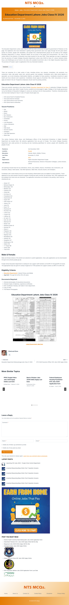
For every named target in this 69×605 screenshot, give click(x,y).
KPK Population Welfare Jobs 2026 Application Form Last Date (21, 570)
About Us (15, 593)
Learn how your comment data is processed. (35, 456)
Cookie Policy (37, 593)
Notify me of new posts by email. (12, 448)
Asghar (52, 386)
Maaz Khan (7, 384)
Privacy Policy (61, 593)
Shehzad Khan (9, 18)
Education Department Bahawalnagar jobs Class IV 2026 (17, 361)
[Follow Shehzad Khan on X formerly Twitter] (9, 355)
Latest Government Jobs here (34, 344)
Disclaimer (49, 593)
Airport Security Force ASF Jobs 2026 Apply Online (18, 558)
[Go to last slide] (4, 389)
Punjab (30, 151)
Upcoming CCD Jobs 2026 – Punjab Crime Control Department (23, 463)
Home (16, 10)
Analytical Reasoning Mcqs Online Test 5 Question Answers (22, 473)
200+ (29, 157)
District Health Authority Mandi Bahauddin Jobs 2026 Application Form (23, 539)
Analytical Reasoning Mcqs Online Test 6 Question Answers (22, 483)
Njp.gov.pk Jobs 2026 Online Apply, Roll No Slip (17, 544)
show (10, 66)
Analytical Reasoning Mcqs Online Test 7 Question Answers (22, 468)
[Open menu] (34, 6)
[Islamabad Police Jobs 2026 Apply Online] (35, 552)
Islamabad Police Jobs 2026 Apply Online (15, 546)
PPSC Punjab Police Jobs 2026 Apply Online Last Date (10, 379)
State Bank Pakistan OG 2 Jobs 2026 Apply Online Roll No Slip (21, 542)
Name (4, 441)
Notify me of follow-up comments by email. (14, 444)
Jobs (21, 10)
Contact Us (26, 593)
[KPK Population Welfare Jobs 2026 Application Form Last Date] (35, 574)
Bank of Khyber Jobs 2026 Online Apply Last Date (34, 379)
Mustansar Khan (31, 384)
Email (38, 441)
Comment (5, 422)
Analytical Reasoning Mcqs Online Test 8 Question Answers (22, 478)
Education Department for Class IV (40, 87)
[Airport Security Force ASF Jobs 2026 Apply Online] (35, 564)
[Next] (65, 389)
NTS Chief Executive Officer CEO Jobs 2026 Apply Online (51, 361)
